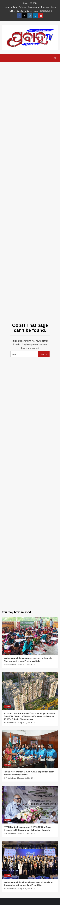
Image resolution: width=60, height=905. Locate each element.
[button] (4, 57)
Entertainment (31, 11)
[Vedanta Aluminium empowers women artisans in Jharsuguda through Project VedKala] (30, 636)
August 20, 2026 (24, 888)
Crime (53, 7)
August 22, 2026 (24, 664)
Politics (12, 11)
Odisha (14, 7)
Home (6, 7)
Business (45, 7)
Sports (20, 11)
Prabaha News (11, 664)
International (33, 7)
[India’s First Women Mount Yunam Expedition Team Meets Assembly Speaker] (30, 749)
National (22, 7)
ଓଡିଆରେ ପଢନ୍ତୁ (45, 11)
